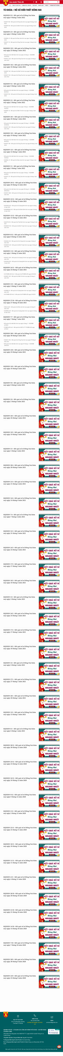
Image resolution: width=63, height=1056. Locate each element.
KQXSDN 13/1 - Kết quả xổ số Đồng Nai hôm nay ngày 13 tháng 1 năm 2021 (19, 713)
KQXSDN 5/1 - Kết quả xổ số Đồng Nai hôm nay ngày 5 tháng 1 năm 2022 (19, 167)
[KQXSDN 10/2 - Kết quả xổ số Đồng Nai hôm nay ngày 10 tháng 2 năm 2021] (49, 652)
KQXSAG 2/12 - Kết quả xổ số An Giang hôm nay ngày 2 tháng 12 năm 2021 (20, 242)
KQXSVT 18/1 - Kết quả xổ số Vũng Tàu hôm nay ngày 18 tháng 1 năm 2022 (20, 144)
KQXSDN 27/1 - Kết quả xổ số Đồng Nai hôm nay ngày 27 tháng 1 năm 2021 (19, 680)
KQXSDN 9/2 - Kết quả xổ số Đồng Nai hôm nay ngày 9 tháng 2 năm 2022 (19, 85)
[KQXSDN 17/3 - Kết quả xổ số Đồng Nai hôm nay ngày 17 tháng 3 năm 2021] (49, 570)
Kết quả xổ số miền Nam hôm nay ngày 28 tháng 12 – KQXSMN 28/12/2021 (19, 190)
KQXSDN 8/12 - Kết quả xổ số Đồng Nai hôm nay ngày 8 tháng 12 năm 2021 (19, 236)
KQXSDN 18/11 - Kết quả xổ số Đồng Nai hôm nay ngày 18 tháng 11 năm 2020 (20, 845)
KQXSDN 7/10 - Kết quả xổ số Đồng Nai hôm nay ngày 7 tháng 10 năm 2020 (19, 944)
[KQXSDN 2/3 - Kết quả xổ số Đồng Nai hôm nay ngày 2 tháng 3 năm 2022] (49, 38)
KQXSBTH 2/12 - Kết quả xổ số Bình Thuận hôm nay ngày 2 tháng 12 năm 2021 (20, 245)
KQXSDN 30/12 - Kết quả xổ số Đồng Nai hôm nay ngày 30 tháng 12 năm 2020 (20, 746)
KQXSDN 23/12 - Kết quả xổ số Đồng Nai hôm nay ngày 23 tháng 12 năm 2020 (20, 763)
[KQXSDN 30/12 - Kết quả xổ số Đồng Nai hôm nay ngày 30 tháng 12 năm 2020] (49, 751)
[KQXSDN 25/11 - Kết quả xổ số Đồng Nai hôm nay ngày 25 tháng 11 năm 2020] (49, 833)
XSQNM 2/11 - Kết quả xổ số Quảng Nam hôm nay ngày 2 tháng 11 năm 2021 (20, 291)
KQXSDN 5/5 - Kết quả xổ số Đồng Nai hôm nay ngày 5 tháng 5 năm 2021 (19, 450)
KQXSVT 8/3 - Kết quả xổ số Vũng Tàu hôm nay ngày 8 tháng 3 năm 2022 (20, 22)
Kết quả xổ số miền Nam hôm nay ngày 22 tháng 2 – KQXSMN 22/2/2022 (19, 55)
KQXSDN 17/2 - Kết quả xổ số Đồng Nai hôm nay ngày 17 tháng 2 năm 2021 (19, 631)
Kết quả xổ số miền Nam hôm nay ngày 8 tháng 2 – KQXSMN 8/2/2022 (19, 91)
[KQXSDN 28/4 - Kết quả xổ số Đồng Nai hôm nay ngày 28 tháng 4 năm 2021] (49, 471)
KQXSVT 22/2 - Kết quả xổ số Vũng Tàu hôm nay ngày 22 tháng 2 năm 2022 (20, 59)
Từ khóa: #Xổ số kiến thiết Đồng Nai (22, 10)
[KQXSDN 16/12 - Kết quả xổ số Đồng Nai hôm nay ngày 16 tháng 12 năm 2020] (49, 784)
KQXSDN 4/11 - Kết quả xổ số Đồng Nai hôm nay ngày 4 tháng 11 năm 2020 (19, 878)
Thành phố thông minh (56, 5)
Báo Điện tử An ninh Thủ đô (5, 3)
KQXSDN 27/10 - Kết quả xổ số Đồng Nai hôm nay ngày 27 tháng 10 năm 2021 (20, 301)
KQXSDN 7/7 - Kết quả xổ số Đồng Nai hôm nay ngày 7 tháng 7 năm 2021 (19, 318)
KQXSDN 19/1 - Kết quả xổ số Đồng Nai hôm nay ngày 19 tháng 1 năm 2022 (19, 134)
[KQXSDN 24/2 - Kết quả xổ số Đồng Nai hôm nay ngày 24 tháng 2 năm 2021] (49, 619)
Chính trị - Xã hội (26, 5)
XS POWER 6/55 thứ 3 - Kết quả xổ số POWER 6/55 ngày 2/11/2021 (19, 294)
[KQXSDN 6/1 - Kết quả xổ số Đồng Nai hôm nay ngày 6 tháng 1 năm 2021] (49, 735)
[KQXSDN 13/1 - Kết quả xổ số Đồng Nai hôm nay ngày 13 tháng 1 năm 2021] (49, 718)
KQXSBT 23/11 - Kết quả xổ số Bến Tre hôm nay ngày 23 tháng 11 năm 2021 (19, 277)
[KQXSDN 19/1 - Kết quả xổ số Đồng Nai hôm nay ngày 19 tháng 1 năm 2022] (49, 139)
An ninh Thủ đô (16, 2)
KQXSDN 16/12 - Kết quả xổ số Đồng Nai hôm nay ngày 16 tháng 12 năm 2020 (20, 779)
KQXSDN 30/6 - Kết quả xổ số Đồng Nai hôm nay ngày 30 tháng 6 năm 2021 (19, 334)
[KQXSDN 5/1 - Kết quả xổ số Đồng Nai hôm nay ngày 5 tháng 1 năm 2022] (49, 172)
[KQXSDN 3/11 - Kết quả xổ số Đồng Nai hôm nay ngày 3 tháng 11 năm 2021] (49, 290)
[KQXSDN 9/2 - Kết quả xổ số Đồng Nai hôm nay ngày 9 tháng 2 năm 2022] (49, 90)
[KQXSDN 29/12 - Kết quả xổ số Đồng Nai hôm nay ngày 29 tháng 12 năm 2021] (49, 189)
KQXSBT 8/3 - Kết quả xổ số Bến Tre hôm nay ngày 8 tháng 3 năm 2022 (20, 26)
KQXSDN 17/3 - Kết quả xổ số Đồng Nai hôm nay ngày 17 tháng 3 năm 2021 (19, 565)
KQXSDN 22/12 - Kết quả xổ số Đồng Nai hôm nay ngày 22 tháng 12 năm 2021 (20, 200)
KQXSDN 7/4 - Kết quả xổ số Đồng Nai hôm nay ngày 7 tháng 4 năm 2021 (19, 516)
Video (46, 5)
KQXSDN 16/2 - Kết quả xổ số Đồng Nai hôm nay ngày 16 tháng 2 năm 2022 (19, 66)
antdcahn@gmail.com (52, 1022)
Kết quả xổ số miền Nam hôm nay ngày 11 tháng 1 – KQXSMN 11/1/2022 (19, 157)
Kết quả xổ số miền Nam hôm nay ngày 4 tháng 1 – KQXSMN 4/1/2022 (19, 173)
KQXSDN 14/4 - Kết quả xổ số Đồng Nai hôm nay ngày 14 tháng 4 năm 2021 (19, 499)
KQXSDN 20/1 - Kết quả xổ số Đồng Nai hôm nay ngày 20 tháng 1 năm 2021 (19, 697)
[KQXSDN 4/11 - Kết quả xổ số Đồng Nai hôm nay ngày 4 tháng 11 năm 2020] (49, 883)
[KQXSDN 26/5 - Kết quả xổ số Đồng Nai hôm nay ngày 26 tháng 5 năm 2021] (49, 422)
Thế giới (34, 5)
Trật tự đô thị (16, 5)
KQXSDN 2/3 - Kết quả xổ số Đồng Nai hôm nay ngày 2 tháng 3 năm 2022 (19, 33)
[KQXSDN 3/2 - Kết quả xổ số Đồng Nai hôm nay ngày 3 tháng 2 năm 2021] (49, 669)
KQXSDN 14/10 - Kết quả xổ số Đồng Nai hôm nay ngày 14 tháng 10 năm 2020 (20, 927)
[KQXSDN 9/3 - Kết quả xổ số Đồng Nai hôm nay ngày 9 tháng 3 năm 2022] (49, 21)
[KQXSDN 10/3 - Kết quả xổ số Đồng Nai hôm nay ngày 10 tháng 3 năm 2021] (49, 586)
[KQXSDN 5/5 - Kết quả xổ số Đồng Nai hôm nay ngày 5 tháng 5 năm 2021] (49, 455)
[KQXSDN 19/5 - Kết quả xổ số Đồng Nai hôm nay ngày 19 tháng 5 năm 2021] (49, 438)
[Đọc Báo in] (41, 2)
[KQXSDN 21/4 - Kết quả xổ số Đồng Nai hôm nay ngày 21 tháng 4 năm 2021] (49, 488)
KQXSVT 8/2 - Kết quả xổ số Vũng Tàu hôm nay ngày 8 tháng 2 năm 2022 (20, 95)
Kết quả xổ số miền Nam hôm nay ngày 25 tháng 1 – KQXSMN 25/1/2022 (19, 124)
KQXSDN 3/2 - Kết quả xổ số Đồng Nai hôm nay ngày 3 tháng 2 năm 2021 (19, 664)
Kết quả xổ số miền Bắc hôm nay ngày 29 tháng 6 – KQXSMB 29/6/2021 (19, 344)
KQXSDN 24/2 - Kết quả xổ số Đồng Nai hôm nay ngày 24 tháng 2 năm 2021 (19, 614)
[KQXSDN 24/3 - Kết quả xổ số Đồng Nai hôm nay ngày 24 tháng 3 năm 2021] (49, 553)
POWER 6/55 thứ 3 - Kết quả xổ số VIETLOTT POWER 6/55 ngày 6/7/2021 (19, 328)
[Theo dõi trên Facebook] (34, 2)
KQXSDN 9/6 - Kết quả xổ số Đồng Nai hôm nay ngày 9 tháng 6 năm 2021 (19, 384)
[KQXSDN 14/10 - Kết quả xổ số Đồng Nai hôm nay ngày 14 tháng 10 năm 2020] (49, 932)
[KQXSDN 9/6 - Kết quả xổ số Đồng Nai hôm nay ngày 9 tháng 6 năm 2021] (49, 389)
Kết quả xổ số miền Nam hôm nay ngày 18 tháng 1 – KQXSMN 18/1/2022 (19, 140)
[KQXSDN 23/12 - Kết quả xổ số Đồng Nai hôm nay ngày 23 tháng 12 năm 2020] (49, 768)
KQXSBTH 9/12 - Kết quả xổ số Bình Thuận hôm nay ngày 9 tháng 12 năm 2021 (20, 226)
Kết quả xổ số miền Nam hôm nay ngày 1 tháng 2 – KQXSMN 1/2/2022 (19, 107)
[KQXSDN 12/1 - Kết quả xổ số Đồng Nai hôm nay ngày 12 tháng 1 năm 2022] (49, 156)
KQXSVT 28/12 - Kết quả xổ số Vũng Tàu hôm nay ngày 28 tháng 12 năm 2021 (20, 193)
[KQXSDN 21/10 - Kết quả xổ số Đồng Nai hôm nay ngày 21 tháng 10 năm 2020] (49, 916)
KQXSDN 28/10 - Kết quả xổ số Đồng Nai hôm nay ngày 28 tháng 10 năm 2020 (20, 894)
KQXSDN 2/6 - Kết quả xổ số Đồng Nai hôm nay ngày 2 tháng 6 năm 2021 (19, 400)
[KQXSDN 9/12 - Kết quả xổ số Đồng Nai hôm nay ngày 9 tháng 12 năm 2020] (49, 801)
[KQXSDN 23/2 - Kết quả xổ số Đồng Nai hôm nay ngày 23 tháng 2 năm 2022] (49, 54)
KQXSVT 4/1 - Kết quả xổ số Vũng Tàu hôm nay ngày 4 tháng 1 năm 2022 (20, 177)
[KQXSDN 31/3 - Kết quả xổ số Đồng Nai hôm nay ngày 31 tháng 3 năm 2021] (49, 537)
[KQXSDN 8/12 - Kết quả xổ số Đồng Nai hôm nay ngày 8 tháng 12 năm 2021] (49, 240)
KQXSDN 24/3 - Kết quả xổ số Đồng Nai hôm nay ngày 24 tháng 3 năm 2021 (19, 549)
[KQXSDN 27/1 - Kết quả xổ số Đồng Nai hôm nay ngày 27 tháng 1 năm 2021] (49, 685)
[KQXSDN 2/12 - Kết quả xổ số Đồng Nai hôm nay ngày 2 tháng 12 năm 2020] (49, 817)
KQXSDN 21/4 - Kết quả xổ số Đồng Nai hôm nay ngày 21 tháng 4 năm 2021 (19, 483)
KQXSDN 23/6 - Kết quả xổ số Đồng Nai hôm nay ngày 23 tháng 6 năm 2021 (19, 351)
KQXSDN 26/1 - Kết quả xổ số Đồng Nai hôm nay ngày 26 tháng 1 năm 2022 (19, 118)
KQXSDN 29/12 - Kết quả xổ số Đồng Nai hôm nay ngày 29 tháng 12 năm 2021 (20, 184)
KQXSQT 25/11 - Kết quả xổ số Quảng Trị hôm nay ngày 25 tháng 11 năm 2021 (20, 258)
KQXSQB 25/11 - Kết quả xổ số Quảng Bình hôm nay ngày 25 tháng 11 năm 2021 (20, 262)
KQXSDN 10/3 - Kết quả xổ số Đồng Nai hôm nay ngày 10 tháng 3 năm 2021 (19, 581)
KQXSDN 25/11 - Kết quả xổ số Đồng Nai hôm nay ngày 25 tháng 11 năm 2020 (20, 829)
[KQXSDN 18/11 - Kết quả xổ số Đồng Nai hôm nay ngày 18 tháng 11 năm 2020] (49, 850)
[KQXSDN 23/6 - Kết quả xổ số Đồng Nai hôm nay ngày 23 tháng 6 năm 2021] (49, 356)
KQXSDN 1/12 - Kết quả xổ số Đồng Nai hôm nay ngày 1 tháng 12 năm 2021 (19, 252)
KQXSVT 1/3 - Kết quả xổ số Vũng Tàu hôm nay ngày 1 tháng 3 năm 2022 (20, 43)
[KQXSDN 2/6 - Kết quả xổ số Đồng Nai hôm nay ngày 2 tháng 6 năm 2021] (49, 405)
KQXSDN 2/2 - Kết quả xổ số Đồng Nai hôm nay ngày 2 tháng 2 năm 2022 (19, 101)
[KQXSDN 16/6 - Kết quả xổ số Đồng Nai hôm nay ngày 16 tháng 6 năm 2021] (49, 372)
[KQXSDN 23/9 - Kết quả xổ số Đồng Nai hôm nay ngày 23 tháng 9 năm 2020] (49, 982)
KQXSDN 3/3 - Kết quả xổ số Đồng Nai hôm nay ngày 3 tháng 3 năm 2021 (19, 598)
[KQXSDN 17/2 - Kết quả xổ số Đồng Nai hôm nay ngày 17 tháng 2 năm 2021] (49, 636)
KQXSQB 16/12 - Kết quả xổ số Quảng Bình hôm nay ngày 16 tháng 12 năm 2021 (20, 206)
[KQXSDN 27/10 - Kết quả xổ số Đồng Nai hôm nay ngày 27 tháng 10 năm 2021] (49, 306)
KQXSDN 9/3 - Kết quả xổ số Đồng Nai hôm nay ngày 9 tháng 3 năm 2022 (19, 16)
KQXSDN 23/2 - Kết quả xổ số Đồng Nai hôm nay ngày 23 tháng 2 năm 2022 (19, 49)
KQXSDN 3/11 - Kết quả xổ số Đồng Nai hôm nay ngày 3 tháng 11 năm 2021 (19, 285)
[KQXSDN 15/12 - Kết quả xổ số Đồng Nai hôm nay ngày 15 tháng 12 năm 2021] (49, 221)
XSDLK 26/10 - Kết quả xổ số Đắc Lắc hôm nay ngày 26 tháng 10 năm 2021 (19, 307)
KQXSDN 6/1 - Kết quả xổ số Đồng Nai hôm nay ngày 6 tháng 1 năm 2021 (19, 730)
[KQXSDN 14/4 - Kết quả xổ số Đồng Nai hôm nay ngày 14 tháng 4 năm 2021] (49, 504)
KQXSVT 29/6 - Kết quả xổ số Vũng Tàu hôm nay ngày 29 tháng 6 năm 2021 (20, 340)
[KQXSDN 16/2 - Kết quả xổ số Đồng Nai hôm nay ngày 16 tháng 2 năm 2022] (49, 71)
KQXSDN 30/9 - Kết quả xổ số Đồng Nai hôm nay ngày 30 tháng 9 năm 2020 (19, 960)
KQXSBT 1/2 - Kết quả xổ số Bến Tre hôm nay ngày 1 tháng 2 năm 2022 (20, 111)
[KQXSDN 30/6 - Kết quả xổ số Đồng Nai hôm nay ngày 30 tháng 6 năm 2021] (49, 339)
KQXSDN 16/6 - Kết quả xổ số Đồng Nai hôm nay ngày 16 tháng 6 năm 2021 (19, 367)
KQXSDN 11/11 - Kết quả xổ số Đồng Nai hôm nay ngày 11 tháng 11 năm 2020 (20, 861)
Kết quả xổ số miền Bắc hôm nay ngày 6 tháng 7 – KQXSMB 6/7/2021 (18, 324)
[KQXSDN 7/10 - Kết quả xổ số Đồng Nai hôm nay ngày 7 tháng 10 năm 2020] (49, 949)
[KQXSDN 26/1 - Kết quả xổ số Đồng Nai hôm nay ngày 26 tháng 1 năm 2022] (49, 123)
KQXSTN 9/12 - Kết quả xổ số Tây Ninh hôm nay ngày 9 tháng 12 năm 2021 (21, 222)
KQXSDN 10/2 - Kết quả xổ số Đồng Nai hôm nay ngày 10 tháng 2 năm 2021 (19, 647)
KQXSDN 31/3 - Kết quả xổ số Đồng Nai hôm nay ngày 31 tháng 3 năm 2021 (19, 532)
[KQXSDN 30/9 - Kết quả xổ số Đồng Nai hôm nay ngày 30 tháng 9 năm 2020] (49, 965)
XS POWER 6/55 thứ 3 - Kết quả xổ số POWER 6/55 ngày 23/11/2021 (20, 274)
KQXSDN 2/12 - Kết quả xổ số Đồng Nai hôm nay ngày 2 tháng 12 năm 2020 (19, 812)
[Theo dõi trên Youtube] (36, 2)
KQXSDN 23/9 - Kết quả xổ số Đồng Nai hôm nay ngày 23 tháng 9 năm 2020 (19, 977)
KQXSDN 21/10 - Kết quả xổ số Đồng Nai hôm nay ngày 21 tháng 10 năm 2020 (20, 911)
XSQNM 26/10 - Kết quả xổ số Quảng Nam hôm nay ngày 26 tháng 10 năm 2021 (20, 311)
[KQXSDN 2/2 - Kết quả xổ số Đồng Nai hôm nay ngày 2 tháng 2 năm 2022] (49, 106)
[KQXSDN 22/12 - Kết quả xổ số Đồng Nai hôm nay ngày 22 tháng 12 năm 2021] (49, 205)
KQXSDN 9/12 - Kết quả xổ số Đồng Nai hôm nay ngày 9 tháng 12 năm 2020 (19, 796)
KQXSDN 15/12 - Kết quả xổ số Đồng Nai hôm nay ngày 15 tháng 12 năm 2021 (20, 217)
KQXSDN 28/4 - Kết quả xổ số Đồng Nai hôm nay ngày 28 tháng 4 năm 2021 (19, 466)
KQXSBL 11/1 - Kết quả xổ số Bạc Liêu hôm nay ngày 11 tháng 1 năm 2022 (20, 160)
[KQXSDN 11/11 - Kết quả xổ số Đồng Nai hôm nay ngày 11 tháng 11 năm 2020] (49, 866)
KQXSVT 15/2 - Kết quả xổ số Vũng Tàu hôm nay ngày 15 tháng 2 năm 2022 (19, 76)
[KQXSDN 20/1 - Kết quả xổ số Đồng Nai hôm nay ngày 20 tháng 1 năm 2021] (49, 702)
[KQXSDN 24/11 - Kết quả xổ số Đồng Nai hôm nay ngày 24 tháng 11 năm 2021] (49, 273)
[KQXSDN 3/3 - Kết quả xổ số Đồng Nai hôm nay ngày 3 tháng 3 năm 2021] (49, 603)
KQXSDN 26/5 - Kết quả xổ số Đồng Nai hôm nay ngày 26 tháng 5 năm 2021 (19, 417)
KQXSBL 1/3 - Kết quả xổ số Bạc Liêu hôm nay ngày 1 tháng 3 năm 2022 (20, 39)
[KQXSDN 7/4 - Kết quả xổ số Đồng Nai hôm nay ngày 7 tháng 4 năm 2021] (49, 520)
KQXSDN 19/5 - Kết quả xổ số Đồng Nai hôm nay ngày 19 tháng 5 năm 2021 (19, 433)
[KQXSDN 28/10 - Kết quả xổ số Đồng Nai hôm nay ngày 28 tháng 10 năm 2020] (49, 899)
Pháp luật (41, 5)
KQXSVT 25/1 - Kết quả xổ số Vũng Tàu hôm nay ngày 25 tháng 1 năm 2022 (19, 128)
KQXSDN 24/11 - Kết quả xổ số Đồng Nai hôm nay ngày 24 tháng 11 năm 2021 (20, 268)
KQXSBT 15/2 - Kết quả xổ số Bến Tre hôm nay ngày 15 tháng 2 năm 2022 (20, 72)
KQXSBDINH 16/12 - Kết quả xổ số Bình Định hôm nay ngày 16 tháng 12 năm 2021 (20, 210)
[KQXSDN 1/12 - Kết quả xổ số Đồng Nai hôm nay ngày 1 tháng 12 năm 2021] (49, 257)
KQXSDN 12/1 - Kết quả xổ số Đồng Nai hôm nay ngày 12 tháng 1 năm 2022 (19, 151)
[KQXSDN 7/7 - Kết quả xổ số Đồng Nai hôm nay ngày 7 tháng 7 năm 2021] (49, 323)
